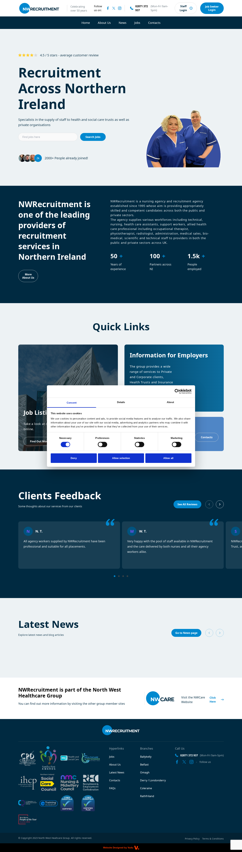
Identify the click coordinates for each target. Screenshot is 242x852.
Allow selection (121, 458)
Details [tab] (121, 402)
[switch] (102, 444)
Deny (74, 458)
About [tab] (170, 402)
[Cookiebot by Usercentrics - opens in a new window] (177, 391)
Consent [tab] (72, 402)
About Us (104, 23)
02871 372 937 (141, 8)
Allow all (168, 458)
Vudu (130, 847)
